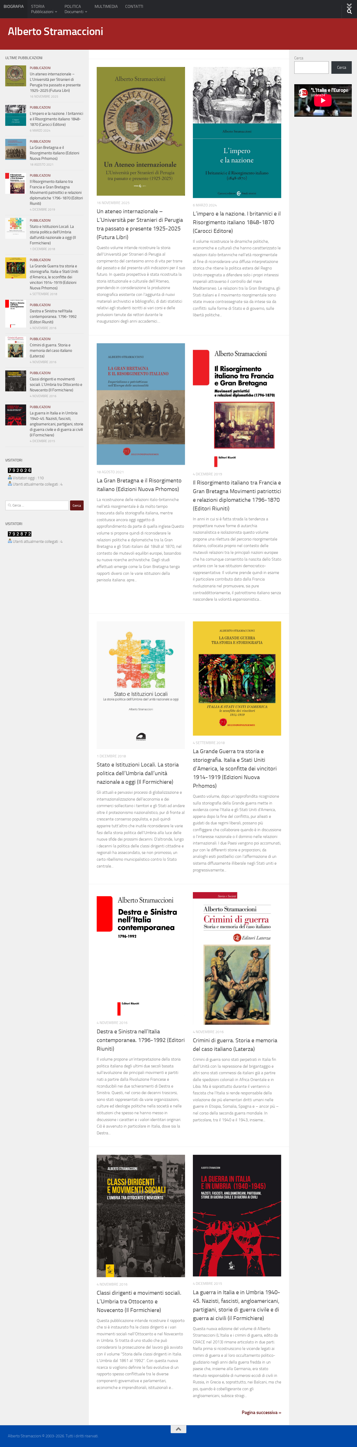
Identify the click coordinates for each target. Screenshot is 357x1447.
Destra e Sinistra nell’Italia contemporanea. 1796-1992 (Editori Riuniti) (141, 1040)
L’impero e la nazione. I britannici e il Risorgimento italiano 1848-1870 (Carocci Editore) (237, 222)
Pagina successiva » (261, 1412)
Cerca (298, 58)
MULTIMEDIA (106, 6)
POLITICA (74, 9)
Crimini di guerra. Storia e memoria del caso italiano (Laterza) (51, 350)
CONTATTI (134, 6)
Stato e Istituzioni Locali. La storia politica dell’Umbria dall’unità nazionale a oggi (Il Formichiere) (138, 773)
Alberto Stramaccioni (55, 31)
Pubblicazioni (40, 68)
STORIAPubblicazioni (42, 9)
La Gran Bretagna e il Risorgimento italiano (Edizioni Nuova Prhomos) (54, 153)
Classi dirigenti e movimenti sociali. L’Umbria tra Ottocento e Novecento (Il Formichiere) (139, 1302)
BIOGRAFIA (14, 6)
